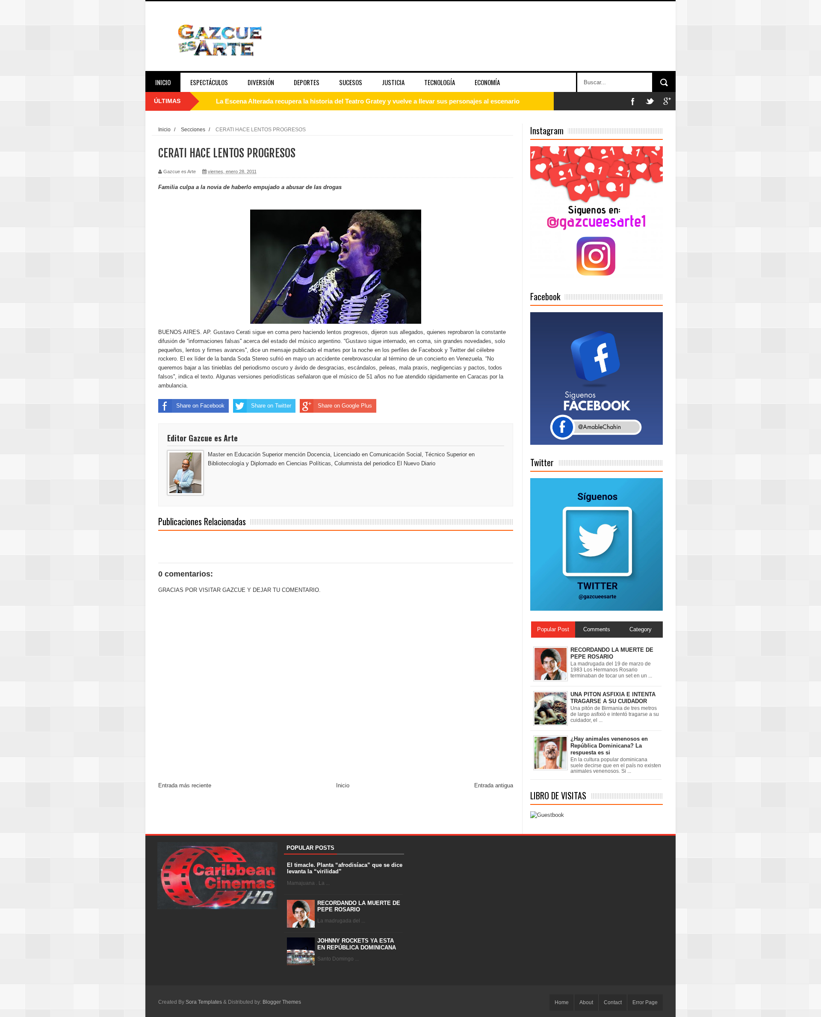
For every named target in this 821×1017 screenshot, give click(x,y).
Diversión (261, 82)
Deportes (306, 82)
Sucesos (350, 82)
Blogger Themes (282, 1002)
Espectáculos (209, 82)
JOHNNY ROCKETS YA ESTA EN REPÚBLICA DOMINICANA (356, 944)
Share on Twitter (271, 405)
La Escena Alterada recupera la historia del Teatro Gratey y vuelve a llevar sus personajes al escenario (368, 101)
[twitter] (650, 101)
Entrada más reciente (184, 785)
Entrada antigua (493, 785)
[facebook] (632, 101)
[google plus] (667, 101)
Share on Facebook (200, 405)
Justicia (393, 82)
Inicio (163, 82)
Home (562, 1002)
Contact (613, 1002)
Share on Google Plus (345, 405)
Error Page (645, 1002)
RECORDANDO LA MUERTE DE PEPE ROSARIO (358, 906)
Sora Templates (204, 1002)
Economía (487, 82)
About (586, 1002)
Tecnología (439, 82)
